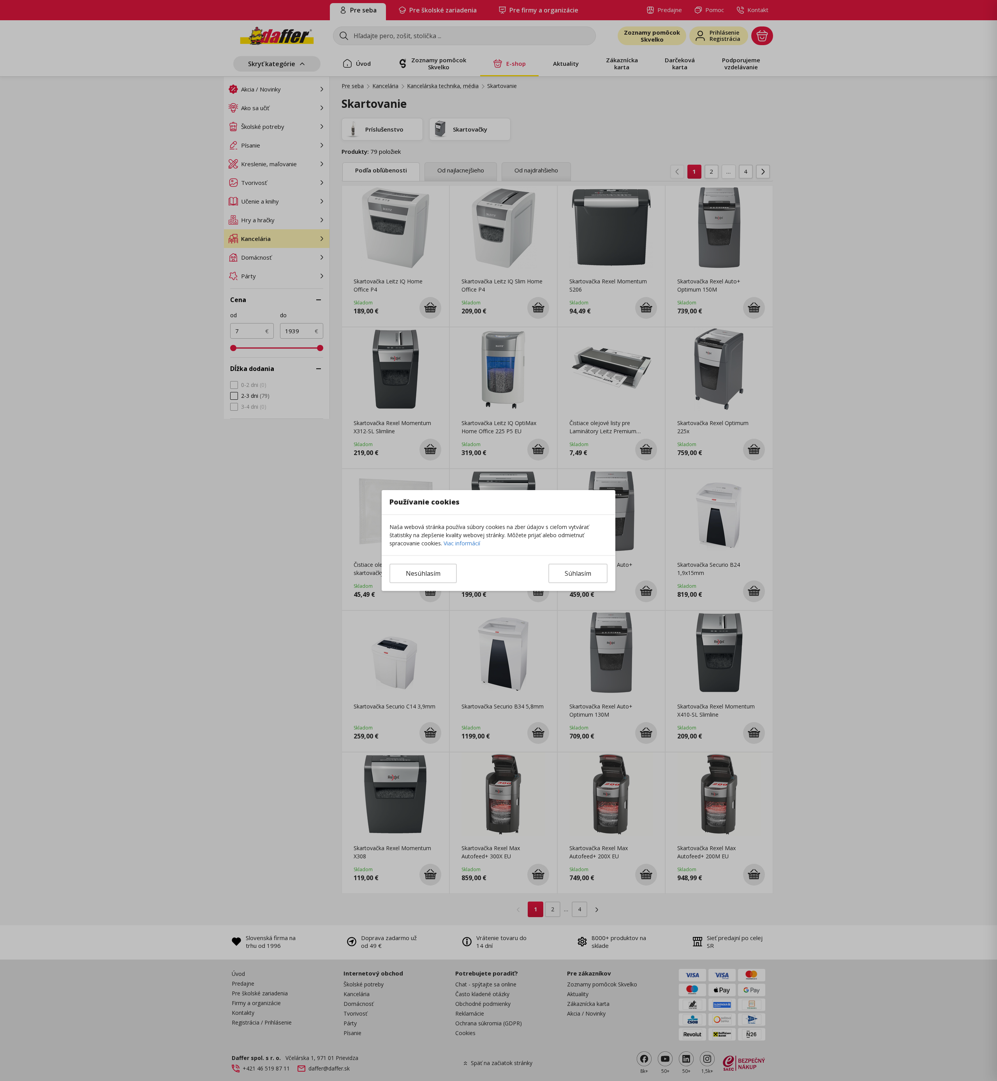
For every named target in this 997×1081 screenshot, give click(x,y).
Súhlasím (578, 573)
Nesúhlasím (423, 573)
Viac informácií (462, 543)
